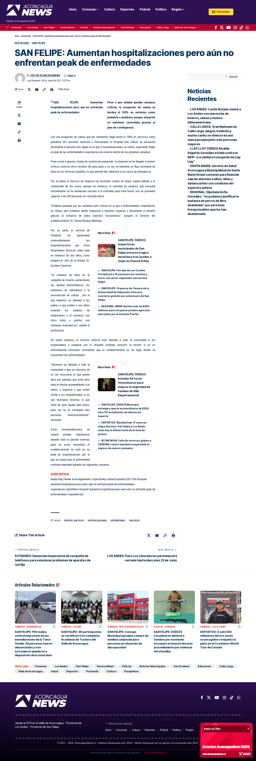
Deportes (72, 671)
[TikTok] (241, 27)
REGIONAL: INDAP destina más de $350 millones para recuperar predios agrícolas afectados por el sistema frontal (124, 310)
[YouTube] (229, 27)
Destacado (26, 36)
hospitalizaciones (97, 520)
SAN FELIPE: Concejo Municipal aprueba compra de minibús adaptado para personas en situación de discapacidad (127, 639)
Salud (54, 671)
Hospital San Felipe (74, 520)
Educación (145, 27)
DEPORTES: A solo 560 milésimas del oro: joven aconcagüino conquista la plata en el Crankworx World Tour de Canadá (219, 639)
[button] (241, 12)
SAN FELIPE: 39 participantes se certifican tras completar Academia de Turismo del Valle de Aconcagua (81, 637)
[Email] (36, 89)
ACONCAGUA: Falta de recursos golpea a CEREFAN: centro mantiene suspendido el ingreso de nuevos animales (124, 444)
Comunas (16, 27)
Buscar (234, 76)
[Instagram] (235, 27)
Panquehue (131, 671)
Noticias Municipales (104, 27)
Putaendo (92, 671)
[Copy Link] (44, 89)
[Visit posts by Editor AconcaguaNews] (20, 78)
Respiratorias (118, 520)
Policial (84, 27)
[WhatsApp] (247, 27)
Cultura (111, 671)
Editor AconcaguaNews (45, 75)
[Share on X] (29, 89)
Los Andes (32, 27)
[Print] (51, 89)
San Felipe (49, 27)
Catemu (77, 626)
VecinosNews (67, 27)
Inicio (17, 36)
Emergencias (34, 626)
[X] (221, 27)
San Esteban (127, 27)
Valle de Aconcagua (185, 27)
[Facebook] (216, 27)
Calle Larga (163, 27)
